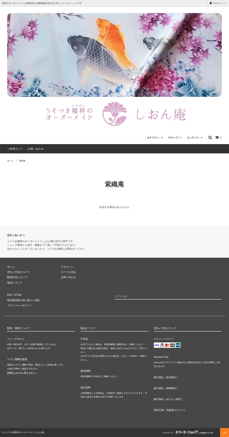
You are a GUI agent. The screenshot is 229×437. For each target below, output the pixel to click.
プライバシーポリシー (19, 305)
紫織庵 (22, 160)
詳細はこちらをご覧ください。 (22, 372)
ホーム (10, 160)
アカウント (218, 3)
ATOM (17, 294)
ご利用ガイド (15, 148)
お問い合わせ (36, 148)
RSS (9, 294)
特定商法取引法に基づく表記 (23, 300)
